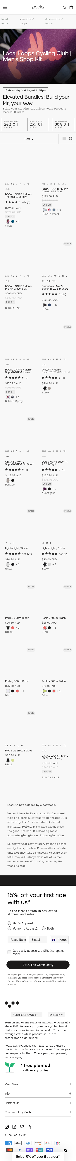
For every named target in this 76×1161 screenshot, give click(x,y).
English (54, 1014)
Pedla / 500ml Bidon (17, 617)
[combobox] (53, 940)
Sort (28, 138)
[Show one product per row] (64, 138)
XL (43, 281)
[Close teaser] (65, 1151)
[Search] (64, 7)
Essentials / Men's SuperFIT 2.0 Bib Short (55, 287)
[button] (38, 1156)
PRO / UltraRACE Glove (18, 750)
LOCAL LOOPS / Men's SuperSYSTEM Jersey (18, 371)
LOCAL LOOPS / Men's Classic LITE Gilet (55, 190)
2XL (48, 281)
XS (12, 184)
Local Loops (4, 21)
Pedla (8, 1045)
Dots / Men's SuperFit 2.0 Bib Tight (54, 463)
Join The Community (38, 964)
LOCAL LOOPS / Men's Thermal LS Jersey (18, 195)
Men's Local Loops (27, 21)
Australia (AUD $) (25, 1014)
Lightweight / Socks (16, 548)
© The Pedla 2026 (16, 1134)
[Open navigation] (5, 7)
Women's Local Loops (54, 21)
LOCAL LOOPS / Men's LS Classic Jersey (55, 757)
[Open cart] (71, 7)
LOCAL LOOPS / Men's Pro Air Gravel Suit (18, 287)
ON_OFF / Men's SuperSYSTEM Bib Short (56, 371)
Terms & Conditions (43, 978)
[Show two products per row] (70, 138)
